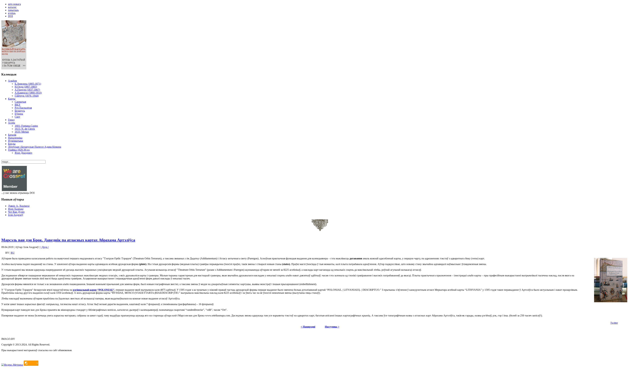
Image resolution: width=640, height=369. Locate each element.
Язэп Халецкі (15, 208)
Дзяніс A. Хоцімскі (19, 205)
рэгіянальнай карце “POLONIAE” (93, 289)
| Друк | (44, 247)
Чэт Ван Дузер (16, 211)
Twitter (614, 322)
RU (13, 252)
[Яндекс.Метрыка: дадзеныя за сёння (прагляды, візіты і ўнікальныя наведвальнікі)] (12, 364)
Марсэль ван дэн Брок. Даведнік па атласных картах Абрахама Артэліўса (68, 240)
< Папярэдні (308, 326)
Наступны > (332, 326)
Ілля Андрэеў (15, 214)
